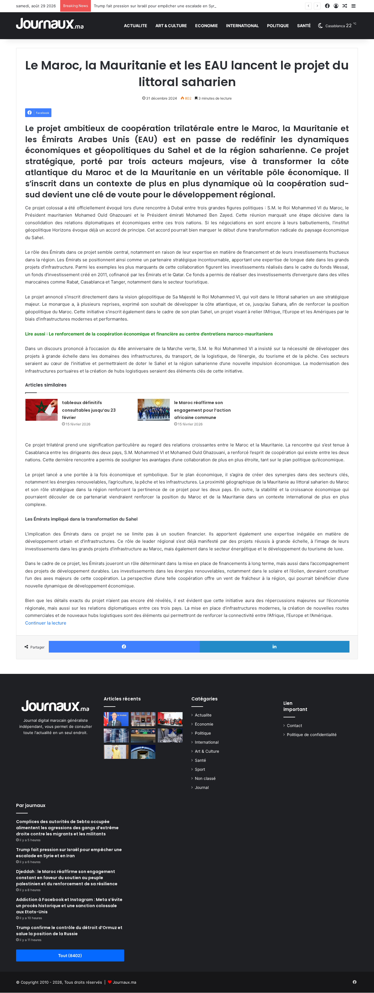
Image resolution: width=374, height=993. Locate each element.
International (242, 25)
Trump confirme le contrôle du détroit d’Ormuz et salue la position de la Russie (69, 931)
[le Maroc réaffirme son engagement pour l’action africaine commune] (154, 410)
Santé (304, 25)
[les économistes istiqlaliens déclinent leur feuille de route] (170, 719)
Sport (200, 769)
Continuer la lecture (45, 623)
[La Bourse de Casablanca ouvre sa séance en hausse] (116, 735)
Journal (202, 787)
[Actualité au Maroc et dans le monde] (50, 25)
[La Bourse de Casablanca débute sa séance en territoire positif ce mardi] (143, 752)
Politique (278, 25)
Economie (206, 25)
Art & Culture (171, 25)
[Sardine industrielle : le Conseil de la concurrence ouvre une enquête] (170, 735)
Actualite (135, 25)
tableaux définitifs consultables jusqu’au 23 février (89, 410)
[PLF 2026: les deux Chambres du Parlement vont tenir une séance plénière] (143, 719)
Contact (294, 725)
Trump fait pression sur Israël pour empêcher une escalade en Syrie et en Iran (165, 6)
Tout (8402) (70, 955)
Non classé (205, 778)
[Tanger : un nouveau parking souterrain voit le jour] (143, 735)
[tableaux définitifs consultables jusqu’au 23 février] (41, 410)
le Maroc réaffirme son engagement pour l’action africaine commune (202, 410)
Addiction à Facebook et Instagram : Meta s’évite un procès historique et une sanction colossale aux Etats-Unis (69, 906)
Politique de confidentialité (312, 734)
